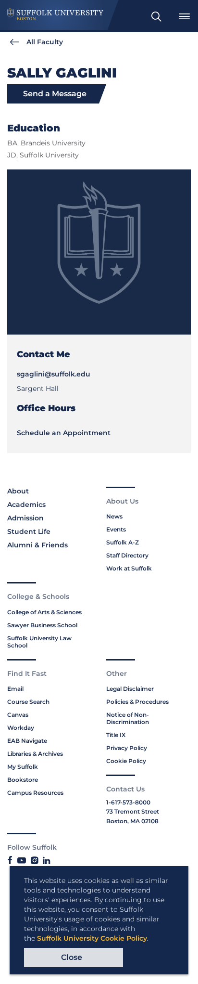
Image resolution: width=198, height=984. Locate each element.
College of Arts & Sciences (44, 612)
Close (71, 957)
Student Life (28, 531)
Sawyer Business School (42, 625)
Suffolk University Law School (39, 641)
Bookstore (22, 779)
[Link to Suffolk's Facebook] (9, 861)
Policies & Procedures (137, 701)
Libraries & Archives (35, 753)
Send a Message (55, 93)
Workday (20, 727)
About (18, 491)
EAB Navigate (27, 740)
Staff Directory (127, 555)
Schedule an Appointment (64, 432)
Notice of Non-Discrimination (127, 718)
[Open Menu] (184, 16)
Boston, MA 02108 (132, 821)
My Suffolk (22, 766)
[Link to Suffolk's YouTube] (21, 861)
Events (116, 529)
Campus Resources (35, 792)
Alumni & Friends (37, 545)
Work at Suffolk (129, 568)
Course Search (28, 701)
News (114, 516)
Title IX (115, 734)
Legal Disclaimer (130, 688)
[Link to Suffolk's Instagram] (34, 861)
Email (15, 688)
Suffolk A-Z (122, 542)
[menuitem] (156, 16)
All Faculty (44, 42)
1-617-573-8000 (128, 802)
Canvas (17, 714)
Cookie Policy (126, 760)
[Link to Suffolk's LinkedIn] (46, 861)
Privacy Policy (126, 747)
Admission (25, 518)
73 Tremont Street (132, 811)
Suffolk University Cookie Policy (92, 938)
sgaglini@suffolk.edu (53, 374)
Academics (26, 504)
